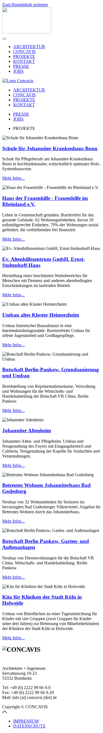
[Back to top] (4, 711)
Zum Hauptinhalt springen (25, 4)
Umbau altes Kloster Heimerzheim (40, 315)
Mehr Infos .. (13, 178)
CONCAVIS (24, 51)
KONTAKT (24, 61)
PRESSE (21, 66)
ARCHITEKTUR (29, 46)
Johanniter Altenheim (26, 430)
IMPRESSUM (26, 721)
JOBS (18, 71)
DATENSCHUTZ (29, 726)
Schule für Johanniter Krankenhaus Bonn (50, 148)
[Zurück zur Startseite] (26, 32)
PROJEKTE (24, 56)
